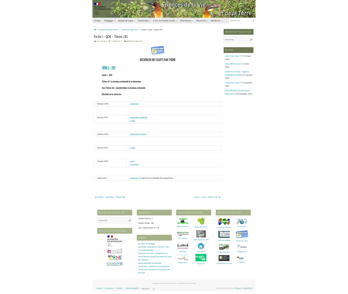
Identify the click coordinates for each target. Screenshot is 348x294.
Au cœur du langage (146, 244)
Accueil (99, 288)
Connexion (109, 288)
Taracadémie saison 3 (234, 64)
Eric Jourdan (102, 41)
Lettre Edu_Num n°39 (234, 83)
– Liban (132, 121)
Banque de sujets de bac (108, 30)
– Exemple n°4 (135, 178)
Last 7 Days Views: (146, 228)
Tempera (238, 288)
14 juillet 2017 (116, 41)
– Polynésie (134, 104)
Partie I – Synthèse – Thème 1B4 (111, 197)
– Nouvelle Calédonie (138, 117)
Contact (119, 288)
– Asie (131, 161)
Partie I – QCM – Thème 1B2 (206, 197)
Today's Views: (144, 223)
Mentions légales (132, 288)
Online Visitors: (145, 218)
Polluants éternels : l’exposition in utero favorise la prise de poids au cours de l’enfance (155, 256)
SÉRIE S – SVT (109, 68)
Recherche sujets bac (129, 30)
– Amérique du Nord (137, 134)
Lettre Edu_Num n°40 (234, 56)
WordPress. (248, 288)
